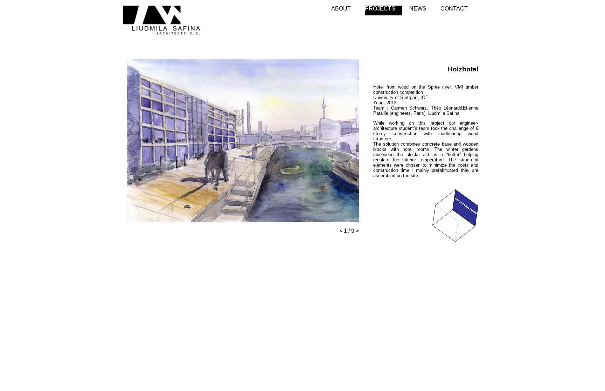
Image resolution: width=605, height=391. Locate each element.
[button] (352, 65)
